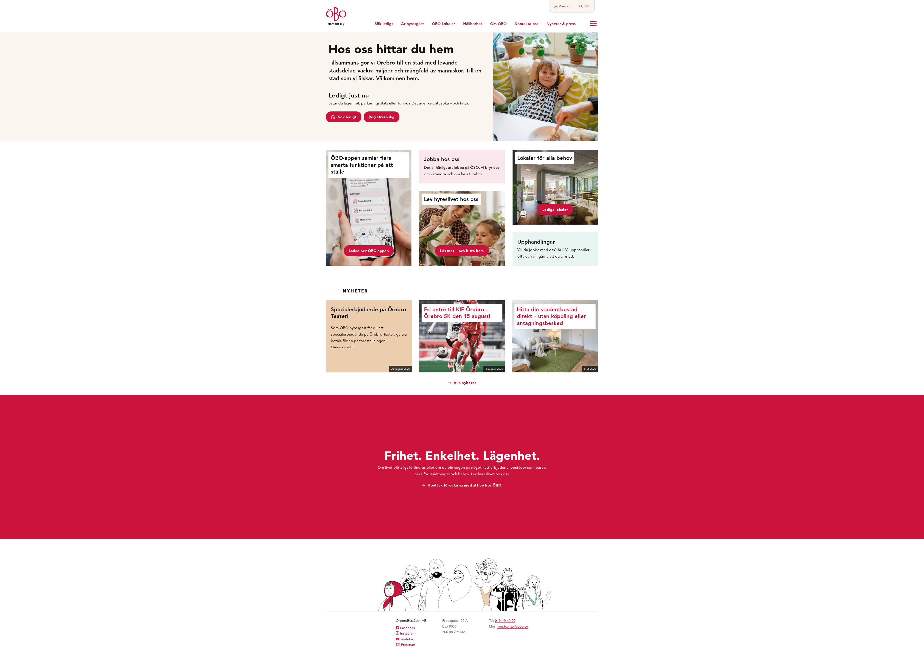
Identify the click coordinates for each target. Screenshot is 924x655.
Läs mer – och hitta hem (462, 250)
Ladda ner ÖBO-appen (369, 250)
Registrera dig (382, 117)
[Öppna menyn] (593, 23)
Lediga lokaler (555, 209)
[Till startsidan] (336, 17)
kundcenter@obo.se (512, 626)
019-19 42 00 (505, 620)
